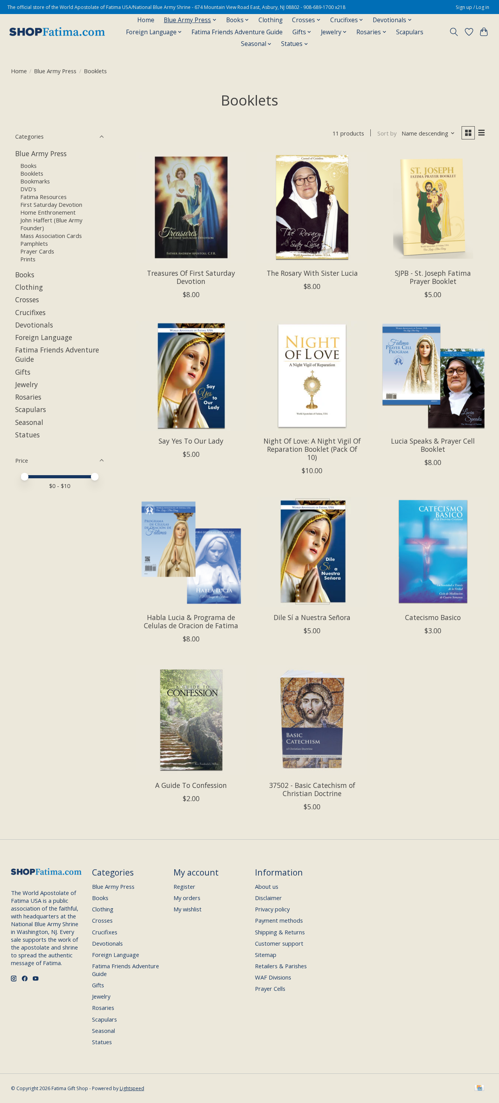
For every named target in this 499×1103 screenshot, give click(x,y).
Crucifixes (30, 312)
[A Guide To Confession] (191, 720)
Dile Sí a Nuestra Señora (312, 617)
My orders (186, 898)
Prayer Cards (37, 251)
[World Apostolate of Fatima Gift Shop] (57, 32)
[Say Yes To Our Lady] (191, 376)
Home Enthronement (48, 212)
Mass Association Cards (51, 236)
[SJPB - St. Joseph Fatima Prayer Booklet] (433, 207)
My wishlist (187, 909)
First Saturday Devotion (51, 204)
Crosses (27, 299)
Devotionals (34, 324)
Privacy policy (272, 909)
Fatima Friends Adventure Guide (237, 32)
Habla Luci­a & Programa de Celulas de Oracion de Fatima (191, 621)
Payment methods (279, 920)
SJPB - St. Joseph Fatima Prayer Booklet (433, 277)
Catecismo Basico (433, 617)
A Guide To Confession (191, 785)
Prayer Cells (270, 988)
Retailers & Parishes (281, 966)
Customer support (279, 943)
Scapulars (409, 32)
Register (184, 886)
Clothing (270, 20)
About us (266, 886)
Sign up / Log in (472, 7)
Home (145, 20)
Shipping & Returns (280, 932)
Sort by (386, 133)
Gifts (22, 372)
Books (28, 165)
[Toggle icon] (453, 32)
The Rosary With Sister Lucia (312, 273)
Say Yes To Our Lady (191, 441)
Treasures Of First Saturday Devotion (191, 277)
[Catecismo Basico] (433, 552)
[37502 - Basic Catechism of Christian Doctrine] (312, 720)
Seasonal (29, 422)
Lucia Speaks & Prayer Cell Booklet (433, 445)
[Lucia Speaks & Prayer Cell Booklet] (433, 376)
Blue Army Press (55, 71)
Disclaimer (268, 898)
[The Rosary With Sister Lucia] (312, 207)
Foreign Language (43, 337)
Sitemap (265, 955)
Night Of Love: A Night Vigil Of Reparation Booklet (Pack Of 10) (312, 449)
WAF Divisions (273, 977)
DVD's (28, 189)
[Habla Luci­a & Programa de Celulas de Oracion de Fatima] (191, 552)
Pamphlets (34, 243)
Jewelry (26, 384)
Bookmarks (35, 181)
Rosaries (28, 397)
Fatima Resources (43, 197)
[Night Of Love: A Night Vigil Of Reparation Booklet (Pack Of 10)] (312, 376)
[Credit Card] (479, 1088)
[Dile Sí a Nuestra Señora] (312, 552)
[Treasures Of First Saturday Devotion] (191, 207)
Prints (27, 259)
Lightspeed (132, 1088)
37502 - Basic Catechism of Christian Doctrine (312, 789)
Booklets (31, 173)
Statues (27, 434)
